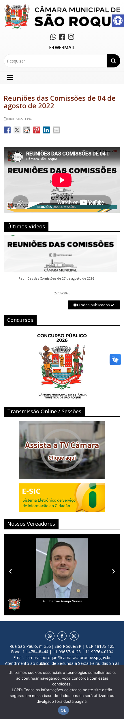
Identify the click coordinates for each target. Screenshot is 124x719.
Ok (63, 710)
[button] (118, 20)
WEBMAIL (64, 47)
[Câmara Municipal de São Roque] (62, 6)
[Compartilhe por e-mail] (56, 129)
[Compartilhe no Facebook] (7, 129)
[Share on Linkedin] (46, 129)
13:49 (19, 119)
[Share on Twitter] (17, 129)
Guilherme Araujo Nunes (62, 601)
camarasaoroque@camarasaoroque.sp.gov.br (68, 657)
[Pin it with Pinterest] (36, 129)
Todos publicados (94, 304)
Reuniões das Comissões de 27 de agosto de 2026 (56, 278)
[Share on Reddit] (26, 129)
